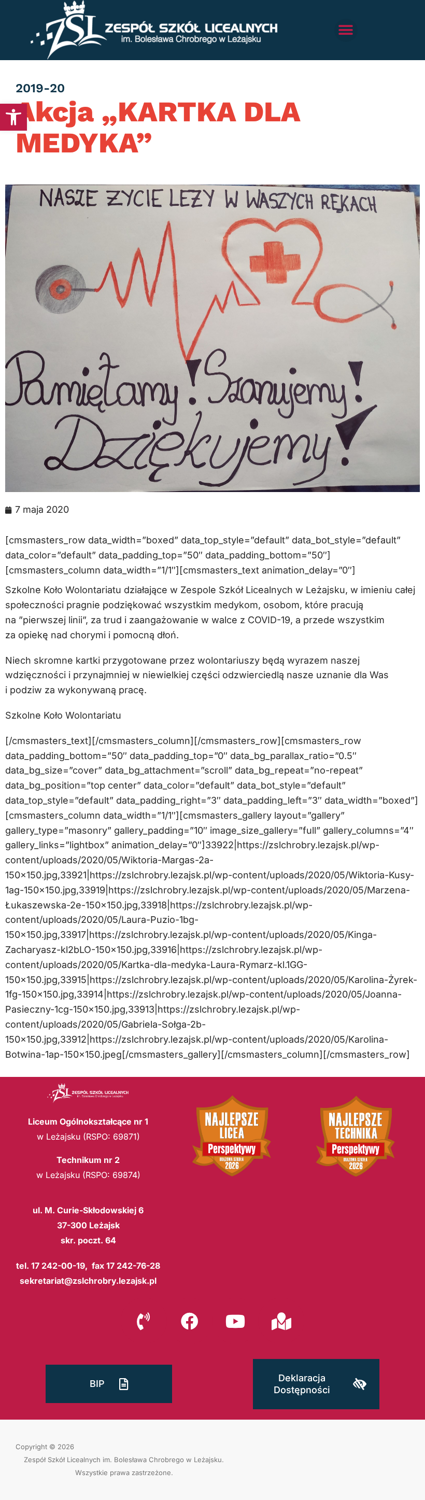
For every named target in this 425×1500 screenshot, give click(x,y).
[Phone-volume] (143, 1320)
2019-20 (40, 88)
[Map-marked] (281, 1320)
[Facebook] (189, 1320)
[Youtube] (235, 1320)
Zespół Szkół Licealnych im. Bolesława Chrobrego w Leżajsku (123, 1459)
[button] (13, 117)
